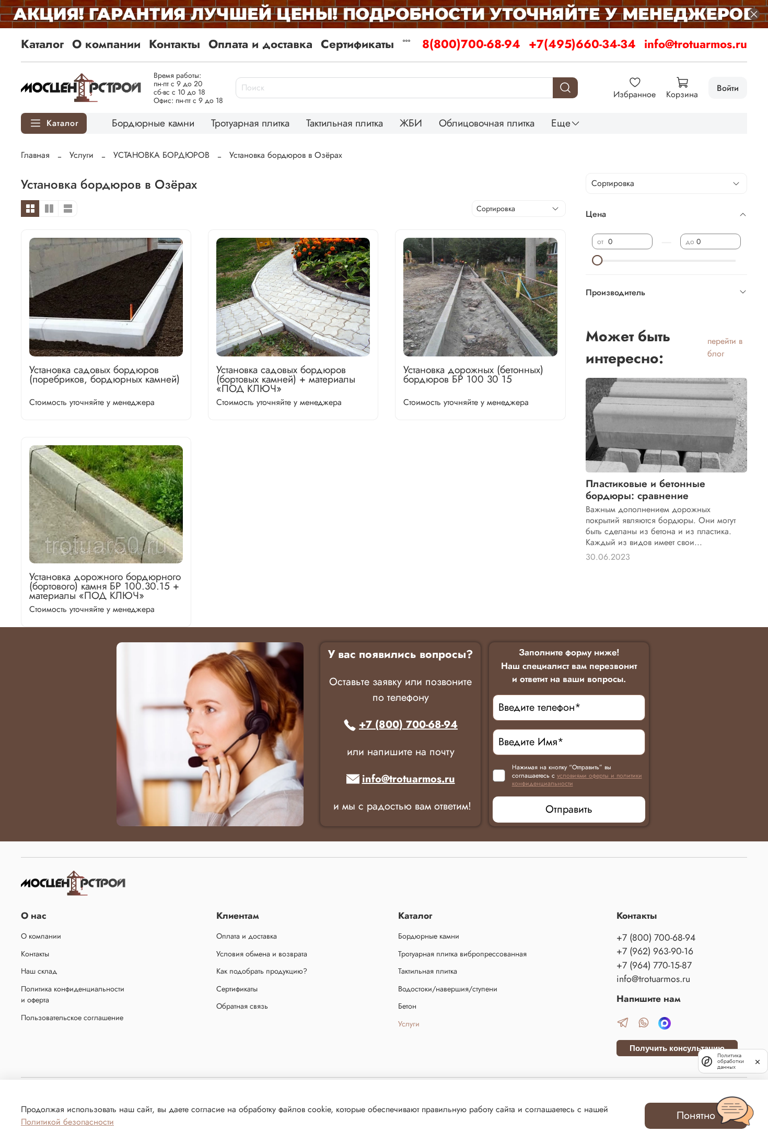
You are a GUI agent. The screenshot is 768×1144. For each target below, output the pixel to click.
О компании (106, 44)
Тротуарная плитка (250, 122)
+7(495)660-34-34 (582, 44)
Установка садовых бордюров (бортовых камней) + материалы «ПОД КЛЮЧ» (285, 379)
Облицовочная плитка (486, 122)
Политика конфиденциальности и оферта (72, 995)
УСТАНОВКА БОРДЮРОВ (161, 155)
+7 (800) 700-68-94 (408, 724)
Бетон (407, 1006)
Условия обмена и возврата (261, 954)
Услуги (81, 155)
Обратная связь (242, 1006)
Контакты (174, 44)
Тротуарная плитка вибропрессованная (462, 954)
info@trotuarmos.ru (695, 44)
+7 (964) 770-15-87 (654, 965)
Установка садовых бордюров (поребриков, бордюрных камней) (104, 374)
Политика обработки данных (730, 1061)
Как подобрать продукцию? (261, 971)
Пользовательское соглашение (72, 1017)
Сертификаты (357, 44)
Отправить (568, 809)
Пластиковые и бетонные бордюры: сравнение (645, 489)
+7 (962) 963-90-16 (654, 951)
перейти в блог (724, 347)
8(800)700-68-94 (471, 44)
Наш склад (39, 971)
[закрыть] (757, 1061)
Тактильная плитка (344, 122)
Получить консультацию (677, 1048)
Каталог (42, 44)
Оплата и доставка (260, 44)
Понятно (696, 1115)
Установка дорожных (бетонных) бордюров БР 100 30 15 (473, 374)
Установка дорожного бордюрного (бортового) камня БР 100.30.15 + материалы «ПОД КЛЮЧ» (105, 586)
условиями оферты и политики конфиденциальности (577, 780)
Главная (35, 155)
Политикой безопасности (67, 1122)
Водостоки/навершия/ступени (447, 989)
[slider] (597, 260)
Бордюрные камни (153, 122)
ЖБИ (411, 122)
